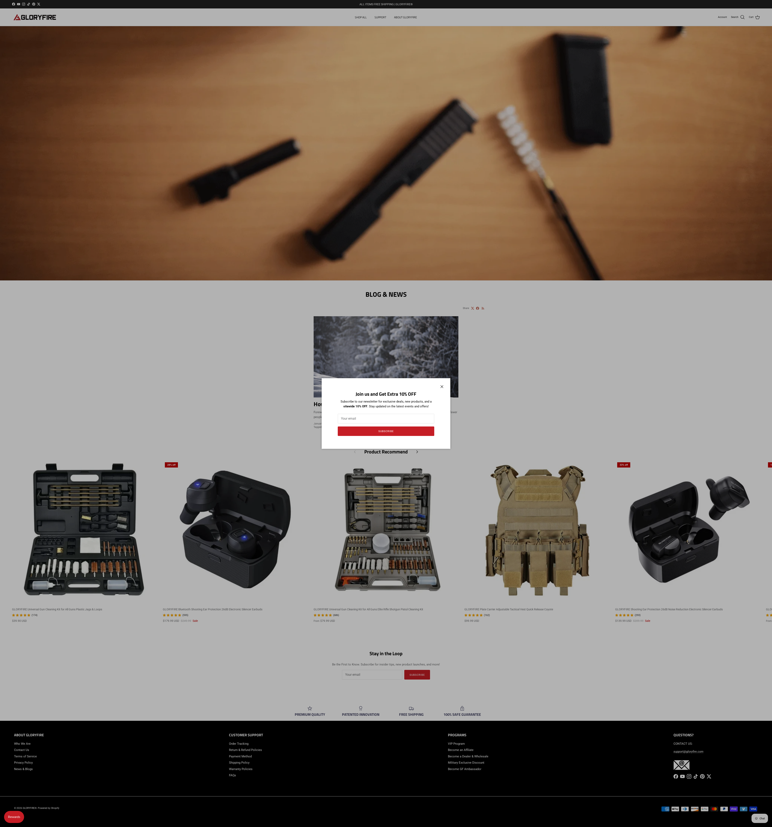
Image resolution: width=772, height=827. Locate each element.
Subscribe (386, 431)
